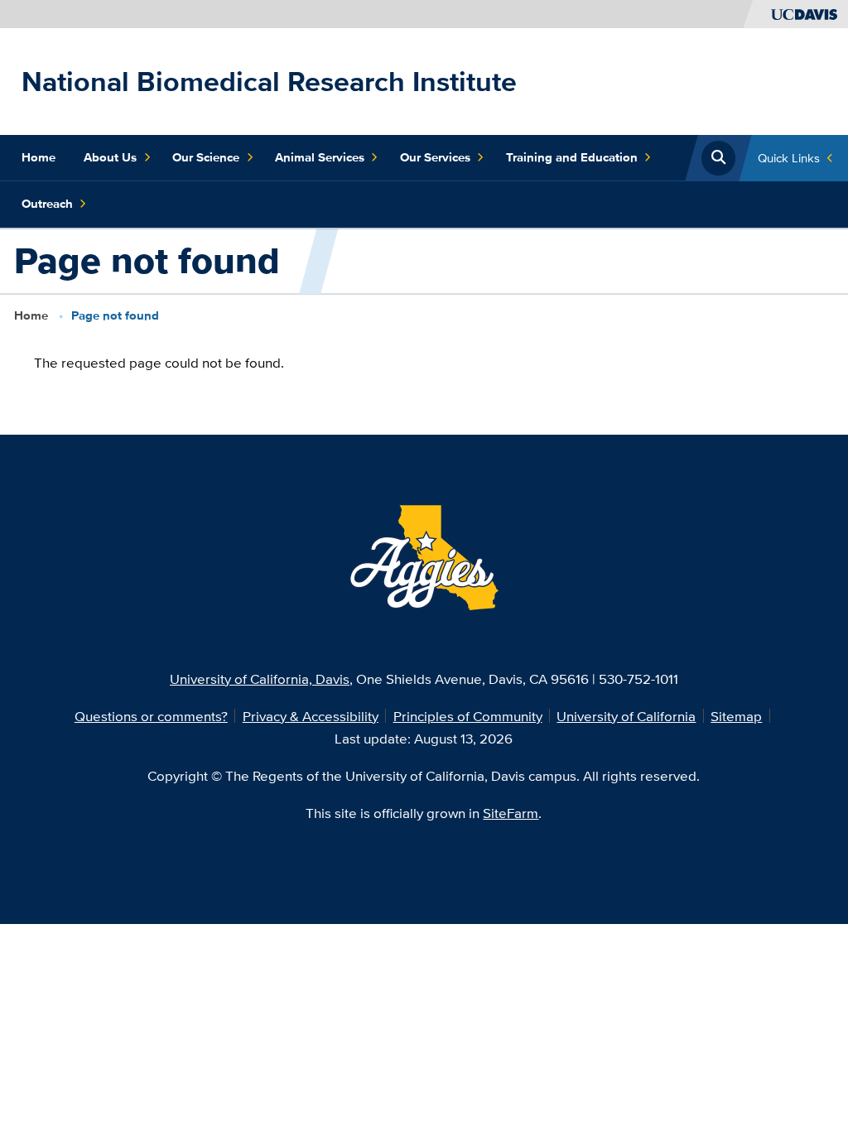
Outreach (47, 204)
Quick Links (789, 157)
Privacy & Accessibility (310, 715)
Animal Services (319, 157)
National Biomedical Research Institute (269, 81)
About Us (110, 157)
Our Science (205, 157)
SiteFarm (510, 812)
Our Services (435, 157)
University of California (626, 715)
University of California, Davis (259, 678)
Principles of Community (467, 715)
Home (38, 157)
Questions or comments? (151, 715)
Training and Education (572, 157)
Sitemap (736, 715)
